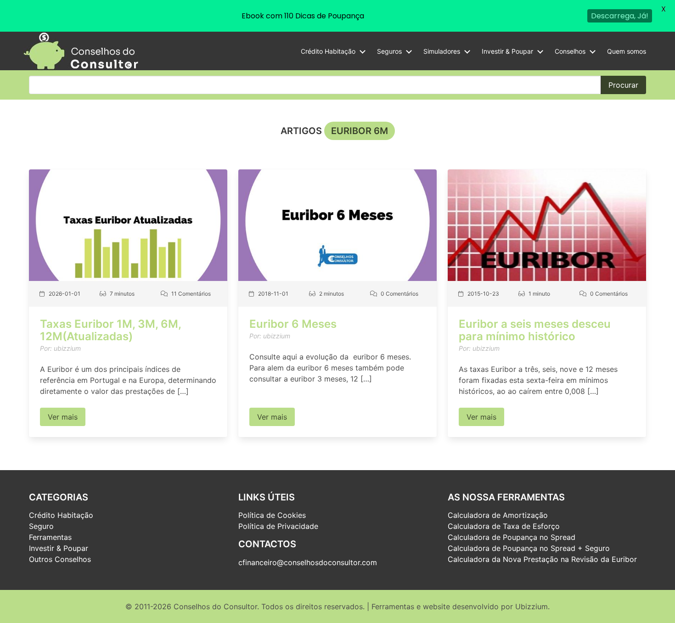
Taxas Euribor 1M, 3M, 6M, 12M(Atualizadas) (110, 330)
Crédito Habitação (328, 51)
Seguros (389, 51)
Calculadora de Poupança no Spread (511, 537)
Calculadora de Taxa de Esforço (504, 526)
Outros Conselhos (60, 559)
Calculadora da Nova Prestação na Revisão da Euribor (542, 559)
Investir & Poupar (507, 51)
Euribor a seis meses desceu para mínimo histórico (535, 330)
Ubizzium (531, 606)
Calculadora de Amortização (498, 515)
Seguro (41, 526)
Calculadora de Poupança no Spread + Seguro (529, 548)
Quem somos (626, 51)
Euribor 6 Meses (293, 324)
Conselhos (570, 51)
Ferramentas (50, 537)
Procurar (623, 85)
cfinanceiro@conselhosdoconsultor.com (307, 562)
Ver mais (63, 416)
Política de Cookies (272, 515)
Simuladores (441, 51)
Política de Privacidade (278, 526)
